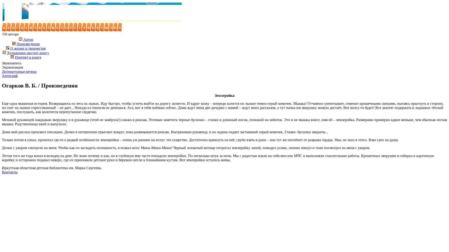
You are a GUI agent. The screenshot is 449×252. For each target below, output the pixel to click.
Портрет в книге (28, 57)
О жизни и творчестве (28, 48)
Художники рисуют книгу (28, 53)
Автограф (10, 76)
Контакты (10, 172)
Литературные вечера (19, 72)
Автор (28, 40)
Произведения (28, 44)
